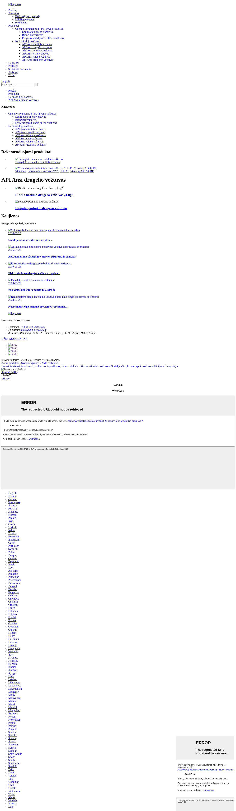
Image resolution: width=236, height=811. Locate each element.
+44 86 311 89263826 (32, 326)
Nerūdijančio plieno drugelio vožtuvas (132, 366)
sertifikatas (21, 22)
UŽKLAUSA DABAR (14, 338)
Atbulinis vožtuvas (99, 366)
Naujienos (13, 62)
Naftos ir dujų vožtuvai (27, 41)
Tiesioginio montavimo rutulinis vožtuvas (37, 162)
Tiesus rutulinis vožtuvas (74, 366)
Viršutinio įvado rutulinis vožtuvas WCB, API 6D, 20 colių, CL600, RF (54, 171)
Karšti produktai (10, 363)
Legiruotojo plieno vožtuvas (37, 31)
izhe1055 (6, 375)
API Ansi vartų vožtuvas (35, 53)
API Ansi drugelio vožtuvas (37, 47)
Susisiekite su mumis (19, 69)
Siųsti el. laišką (9, 372)
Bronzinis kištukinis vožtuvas (17, 366)
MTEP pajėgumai (24, 19)
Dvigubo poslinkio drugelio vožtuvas (41, 208)
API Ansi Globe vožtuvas (36, 56)
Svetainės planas (30, 363)
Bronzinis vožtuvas (32, 34)
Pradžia (12, 10)
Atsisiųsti (13, 72)
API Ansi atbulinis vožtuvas (37, 50)
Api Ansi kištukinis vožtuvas (37, 59)
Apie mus (13, 13)
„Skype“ (6, 378)
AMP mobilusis (49, 363)
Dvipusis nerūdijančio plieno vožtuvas (43, 38)
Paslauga (13, 66)
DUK (11, 75)
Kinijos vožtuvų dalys (166, 366)
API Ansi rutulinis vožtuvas (37, 44)
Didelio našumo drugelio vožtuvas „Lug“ (44, 195)
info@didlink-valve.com (34, 329)
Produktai (13, 25)
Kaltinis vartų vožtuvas (47, 366)
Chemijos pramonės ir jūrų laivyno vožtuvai (39, 28)
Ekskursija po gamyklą (27, 16)
